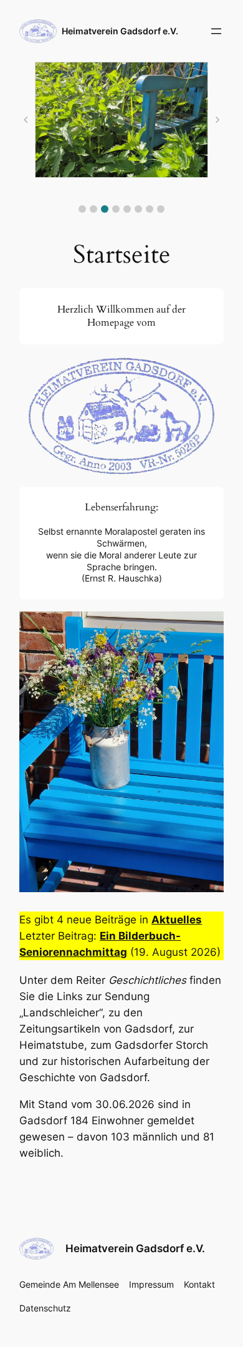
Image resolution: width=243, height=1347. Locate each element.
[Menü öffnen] (216, 31)
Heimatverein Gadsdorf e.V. (120, 31)
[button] (82, 209)
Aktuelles (176, 919)
